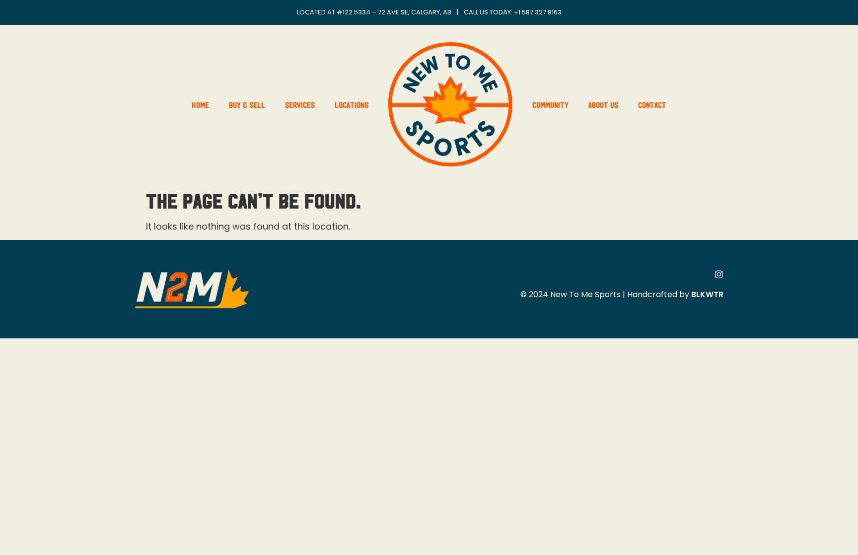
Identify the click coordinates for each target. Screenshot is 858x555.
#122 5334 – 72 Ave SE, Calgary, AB (394, 12)
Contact (652, 104)
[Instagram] (719, 274)
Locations (351, 104)
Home (200, 104)
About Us (603, 104)
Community (550, 104)
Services (300, 104)
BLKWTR (707, 294)
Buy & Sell (247, 104)
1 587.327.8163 (540, 12)
